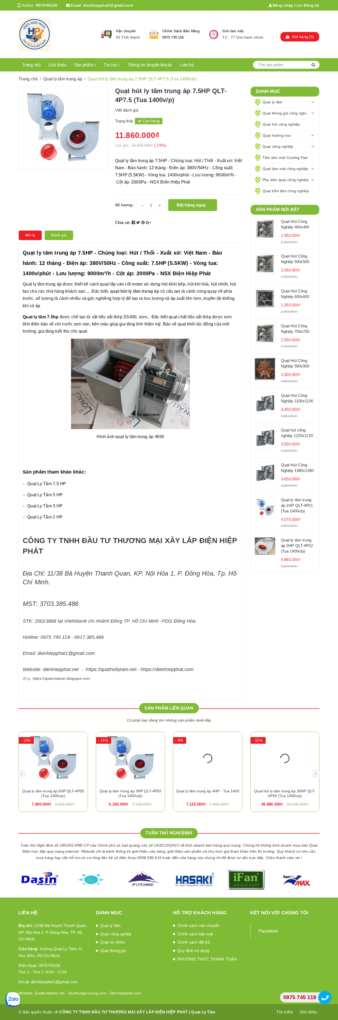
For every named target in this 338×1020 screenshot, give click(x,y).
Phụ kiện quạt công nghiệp (285, 180)
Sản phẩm (84, 64)
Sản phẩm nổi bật (278, 209)
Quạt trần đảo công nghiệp (285, 191)
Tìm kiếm (284, 1012)
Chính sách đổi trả (193, 942)
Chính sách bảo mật (195, 934)
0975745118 (46, 5)
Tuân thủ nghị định (168, 833)
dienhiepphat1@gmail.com (108, 5)
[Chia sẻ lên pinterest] (143, 222)
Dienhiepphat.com (126, 993)
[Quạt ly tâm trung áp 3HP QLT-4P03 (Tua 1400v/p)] (130, 758)
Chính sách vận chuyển (198, 925)
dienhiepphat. (57, 669)
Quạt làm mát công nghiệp (285, 169)
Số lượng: (124, 205)
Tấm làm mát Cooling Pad (285, 157)
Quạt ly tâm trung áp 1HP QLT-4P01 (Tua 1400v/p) (297, 505)
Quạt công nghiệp (277, 146)
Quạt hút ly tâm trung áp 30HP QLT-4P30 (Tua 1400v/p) (285, 793)
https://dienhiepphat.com (167, 669)
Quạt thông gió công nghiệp (286, 113)
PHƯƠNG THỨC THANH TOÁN (207, 959)
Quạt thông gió (113, 950)
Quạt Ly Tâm (203, 1012)
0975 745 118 (173, 37)
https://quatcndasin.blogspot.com (61, 678)
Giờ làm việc (233, 31)
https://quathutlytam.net (111, 669)
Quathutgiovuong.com (87, 993)
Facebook (268, 931)
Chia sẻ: (123, 222)
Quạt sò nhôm (112, 942)
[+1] (148, 222)
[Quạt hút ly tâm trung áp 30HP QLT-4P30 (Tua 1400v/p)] (285, 758)
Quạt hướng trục (276, 135)
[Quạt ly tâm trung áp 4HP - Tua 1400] (207, 758)
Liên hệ (187, 64)
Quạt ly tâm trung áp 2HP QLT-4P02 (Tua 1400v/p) (297, 545)
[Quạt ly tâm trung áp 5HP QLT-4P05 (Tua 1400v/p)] (53, 758)
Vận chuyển (126, 31)
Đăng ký (311, 5)
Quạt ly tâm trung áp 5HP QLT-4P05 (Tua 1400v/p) (53, 793)
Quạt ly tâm (272, 102)
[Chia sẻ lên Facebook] (134, 222)
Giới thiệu (57, 64)
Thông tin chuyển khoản (150, 64)
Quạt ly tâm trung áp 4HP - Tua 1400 (207, 791)
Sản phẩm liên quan (168, 708)
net (75, 669)
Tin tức (111, 64)
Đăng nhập (282, 5)
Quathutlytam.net (49, 993)
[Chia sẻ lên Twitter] (138, 222)
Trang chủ (31, 64)
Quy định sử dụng (193, 950)
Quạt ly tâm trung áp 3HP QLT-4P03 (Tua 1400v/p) (130, 793)
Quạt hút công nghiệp (281, 124)
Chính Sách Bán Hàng (181, 31)
